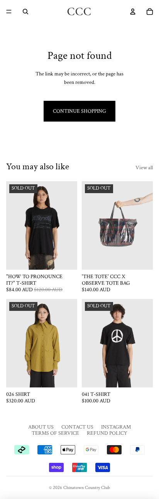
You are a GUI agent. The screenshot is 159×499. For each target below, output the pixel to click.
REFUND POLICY (107, 433)
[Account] (132, 11)
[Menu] (9, 11)
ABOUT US (41, 427)
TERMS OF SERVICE (55, 433)
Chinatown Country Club (86, 488)
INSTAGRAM (116, 427)
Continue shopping (79, 111)
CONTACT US (77, 427)
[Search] (25, 11)
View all (144, 167)
